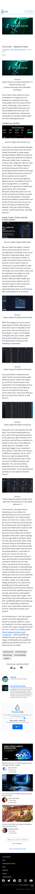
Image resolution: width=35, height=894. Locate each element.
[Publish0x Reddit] (20, 880)
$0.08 (4, 55)
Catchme (7, 50)
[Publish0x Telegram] (15, 880)
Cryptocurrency (8, 652)
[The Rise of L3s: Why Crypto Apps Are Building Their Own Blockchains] (17, 813)
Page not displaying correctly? (17, 849)
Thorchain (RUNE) (20, 655)
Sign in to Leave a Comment (18, 839)
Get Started (29, 11)
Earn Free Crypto (20, 652)
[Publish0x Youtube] (31, 880)
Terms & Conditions (23, 885)
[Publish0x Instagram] (26, 880)
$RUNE (7, 658)
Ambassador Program (8, 863)
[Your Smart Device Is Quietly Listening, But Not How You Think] (17, 782)
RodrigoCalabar (13, 829)
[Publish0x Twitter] (9, 880)
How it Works (6, 856)
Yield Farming (7, 655)
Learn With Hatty (13, 798)
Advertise (5, 870)
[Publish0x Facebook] (4, 880)
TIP (18, 727)
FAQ (3, 860)
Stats (3, 866)
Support (4, 873)
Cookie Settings (7, 877)
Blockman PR (12, 768)
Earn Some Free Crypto (18, 50)
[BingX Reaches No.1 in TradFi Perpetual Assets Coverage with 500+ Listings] (17, 752)
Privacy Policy (32, 885)
